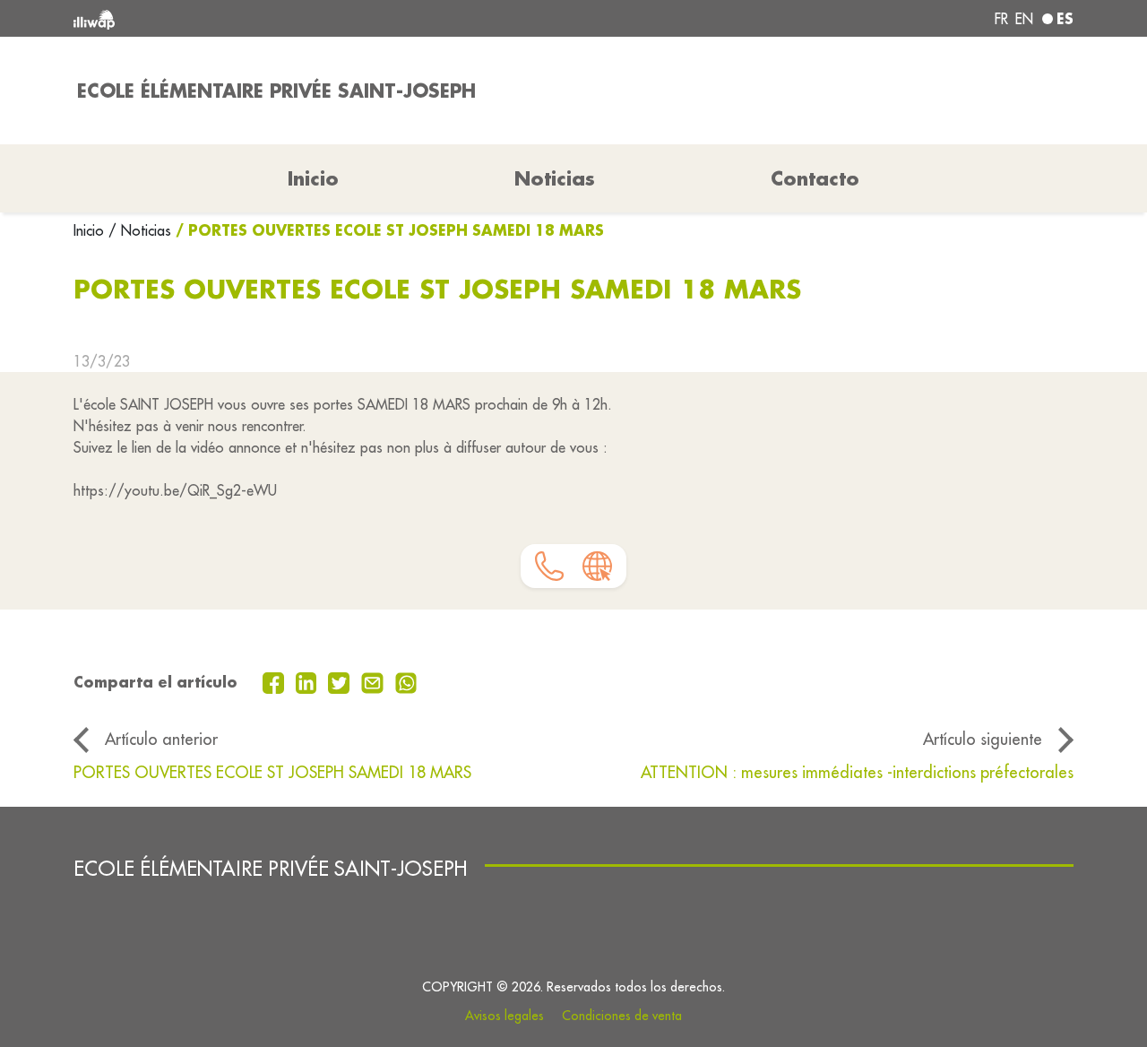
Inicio (90, 230)
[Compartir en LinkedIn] (308, 681)
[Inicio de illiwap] (275, 18)
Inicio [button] (313, 178)
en (1024, 19)
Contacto (815, 178)
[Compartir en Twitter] (341, 681)
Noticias (554, 178)
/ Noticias (139, 230)
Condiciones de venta (622, 1016)
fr (1001, 19)
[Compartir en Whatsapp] (406, 681)
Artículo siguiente (982, 739)
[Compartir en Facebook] (275, 681)
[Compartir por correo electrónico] (375, 681)
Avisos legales (504, 1016)
